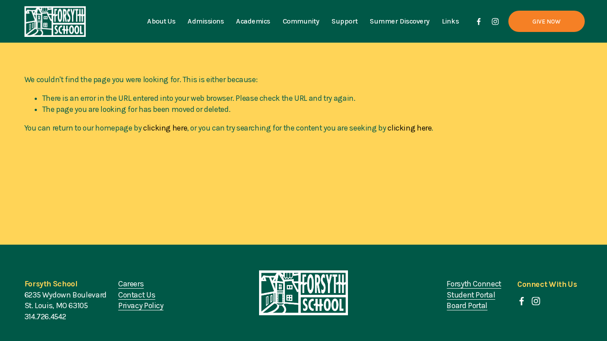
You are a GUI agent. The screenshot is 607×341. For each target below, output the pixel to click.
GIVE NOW (546, 21)
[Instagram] (495, 21)
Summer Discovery (399, 21)
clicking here (165, 127)
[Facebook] (479, 21)
